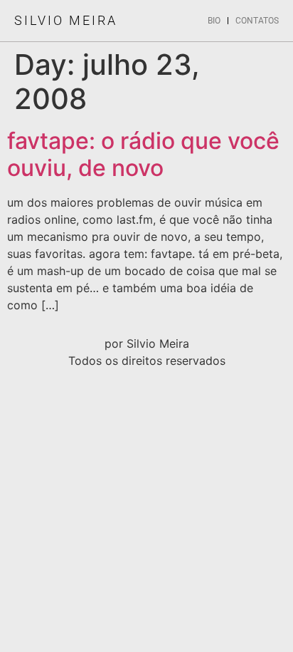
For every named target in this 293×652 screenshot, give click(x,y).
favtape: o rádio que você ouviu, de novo (143, 154)
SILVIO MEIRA (65, 20)
